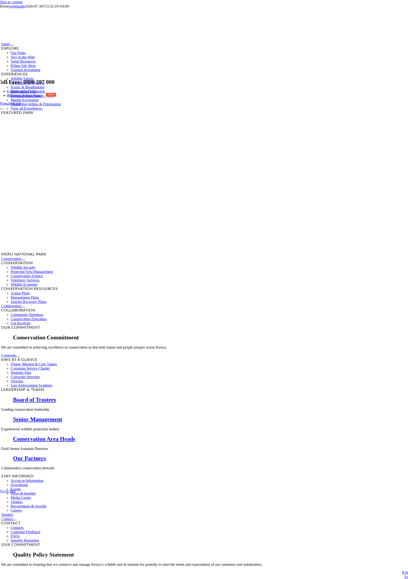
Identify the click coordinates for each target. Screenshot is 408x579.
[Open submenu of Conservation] (23, 260)
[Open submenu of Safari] (12, 45)
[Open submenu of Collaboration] (23, 307)
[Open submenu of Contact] (15, 520)
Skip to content (11, 2)
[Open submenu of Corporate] (18, 356)
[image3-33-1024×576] (122, 250)
